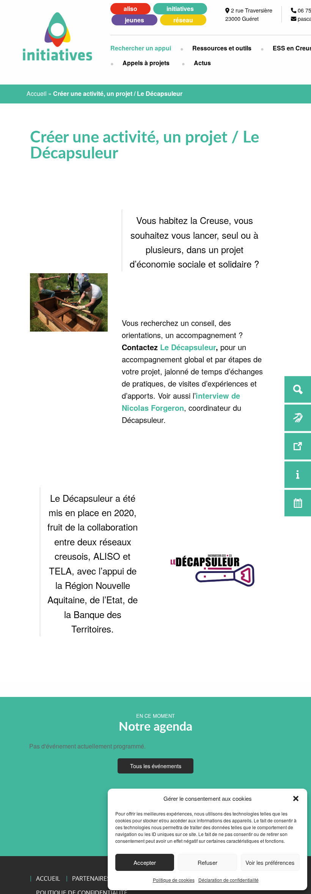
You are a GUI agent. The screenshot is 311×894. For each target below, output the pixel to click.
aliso (130, 8)
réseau (183, 20)
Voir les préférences (270, 862)
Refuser (207, 862)
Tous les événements (155, 766)
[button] (296, 798)
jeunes (134, 20)
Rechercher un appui (140, 48)
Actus (202, 62)
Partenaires (91, 878)
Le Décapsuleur (188, 346)
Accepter (145, 862)
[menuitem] (145, 48)
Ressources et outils (221, 48)
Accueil (37, 93)
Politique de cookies (174, 880)
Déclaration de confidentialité (228, 880)
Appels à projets (146, 62)
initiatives (180, 8)
